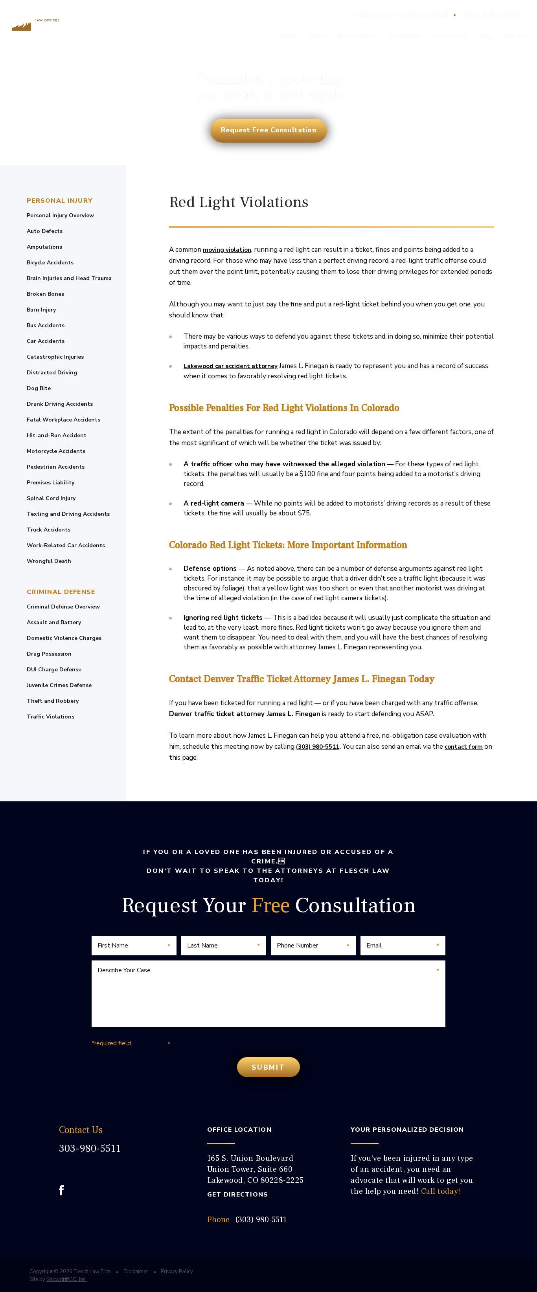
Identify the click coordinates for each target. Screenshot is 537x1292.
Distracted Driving (52, 372)
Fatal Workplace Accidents (63, 419)
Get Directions (237, 1194)
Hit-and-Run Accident (56, 435)
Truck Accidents (48, 529)
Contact (514, 35)
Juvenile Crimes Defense (59, 685)
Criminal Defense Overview (63, 606)
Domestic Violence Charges (64, 638)
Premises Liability (50, 482)
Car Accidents (45, 341)
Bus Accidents (45, 325)
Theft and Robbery (53, 701)
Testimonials (404, 35)
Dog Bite (39, 388)
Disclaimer (135, 1271)
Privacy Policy (177, 1271)
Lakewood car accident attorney (231, 366)
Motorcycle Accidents (56, 451)
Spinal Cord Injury (51, 498)
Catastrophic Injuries (55, 357)
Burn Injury (41, 309)
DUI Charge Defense (54, 669)
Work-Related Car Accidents (66, 545)
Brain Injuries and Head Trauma (69, 278)
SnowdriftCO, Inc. (66, 1279)
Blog (485, 35)
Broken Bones (45, 294)
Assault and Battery (54, 622)
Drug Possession (49, 654)
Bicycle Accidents (50, 262)
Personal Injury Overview (60, 215)
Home (288, 35)
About (317, 35)
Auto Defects (45, 231)
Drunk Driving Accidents (60, 404)
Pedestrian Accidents (56, 467)
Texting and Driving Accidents (68, 514)
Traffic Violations (50, 716)
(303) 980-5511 (317, 747)
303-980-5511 (493, 15)
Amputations (44, 247)
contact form (464, 747)
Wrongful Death (49, 561)
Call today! (441, 1191)
